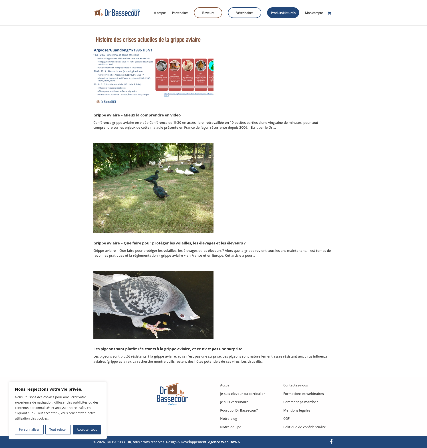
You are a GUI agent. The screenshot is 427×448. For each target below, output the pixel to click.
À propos (160, 13)
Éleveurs (208, 12)
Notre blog (228, 418)
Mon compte (314, 13)
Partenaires (180, 13)
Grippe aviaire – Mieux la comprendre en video (137, 115)
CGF (286, 418)
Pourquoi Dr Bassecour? (239, 410)
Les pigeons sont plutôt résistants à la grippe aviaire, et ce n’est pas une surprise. (168, 348)
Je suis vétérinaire (234, 402)
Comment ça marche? (300, 402)
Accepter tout (87, 429)
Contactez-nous (295, 385)
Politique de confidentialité (304, 427)
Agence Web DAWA (224, 442)
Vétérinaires (244, 12)
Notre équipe (230, 427)
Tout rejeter (58, 429)
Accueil (225, 385)
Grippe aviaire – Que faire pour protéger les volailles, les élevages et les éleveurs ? (169, 243)
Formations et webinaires (303, 393)
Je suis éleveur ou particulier (242, 393)
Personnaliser (29, 429)
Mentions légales (296, 410)
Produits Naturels (283, 12)
